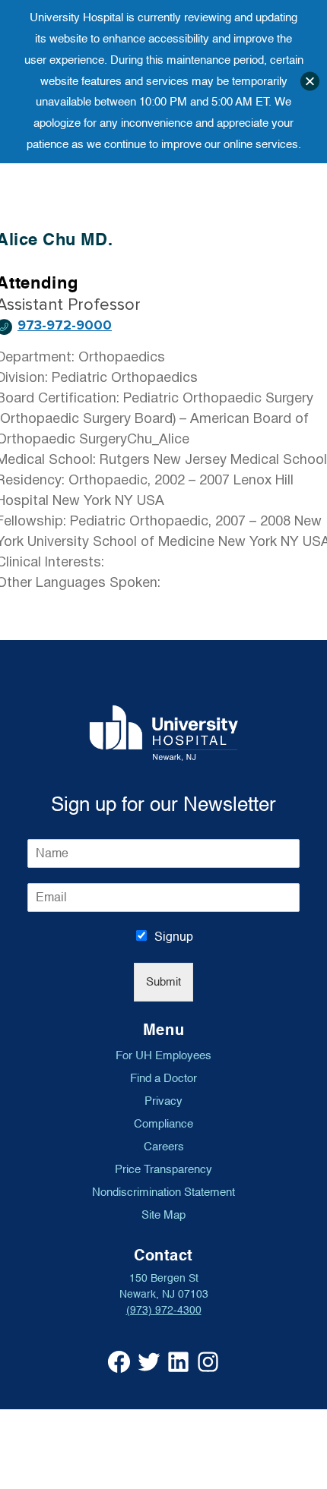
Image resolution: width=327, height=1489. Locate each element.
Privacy (163, 1101)
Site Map (163, 1215)
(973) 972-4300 (164, 1310)
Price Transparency (163, 1169)
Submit (163, 982)
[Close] (309, 81)
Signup (173, 937)
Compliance (163, 1124)
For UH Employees (163, 1055)
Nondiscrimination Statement (163, 1192)
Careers (164, 1146)
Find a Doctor (163, 1078)
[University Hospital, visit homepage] (164, 733)
